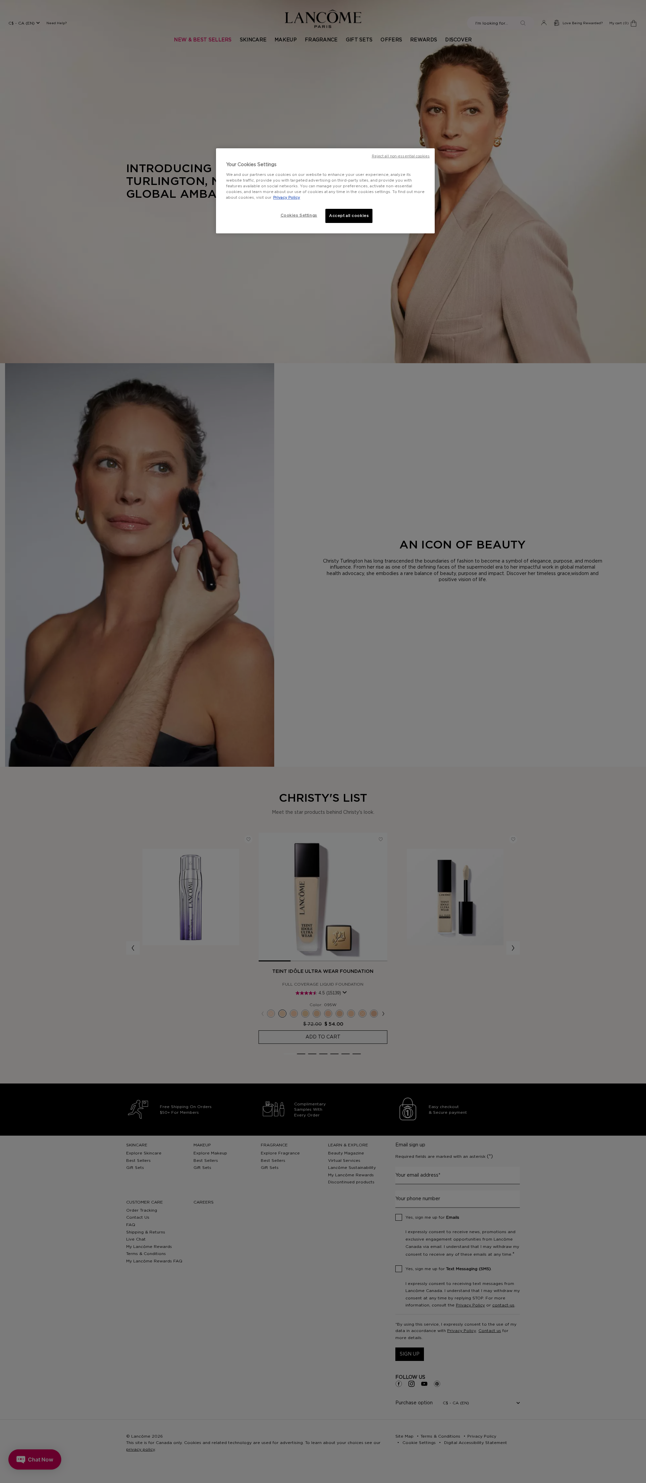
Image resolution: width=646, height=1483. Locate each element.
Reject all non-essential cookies (401, 156)
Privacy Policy (286, 197)
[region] (325, 190)
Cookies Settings (299, 215)
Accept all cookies (349, 216)
